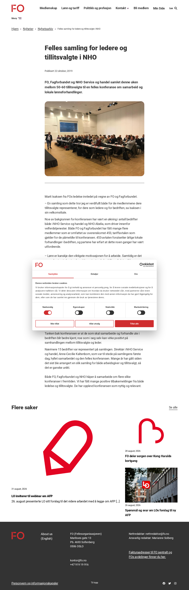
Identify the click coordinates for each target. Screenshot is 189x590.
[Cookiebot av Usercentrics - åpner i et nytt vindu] (142, 265)
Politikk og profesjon (97, 8)
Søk (171, 8)
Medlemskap (48, 8)
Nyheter (28, 29)
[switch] (79, 312)
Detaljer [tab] (94, 274)
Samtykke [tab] (53, 274)
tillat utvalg (94, 323)
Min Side (159, 8)
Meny (14, 18)
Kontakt (121, 8)
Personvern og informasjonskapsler (34, 583)
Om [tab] (136, 274)
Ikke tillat (55, 323)
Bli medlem (141, 8)
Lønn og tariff (70, 8)
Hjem (15, 29)
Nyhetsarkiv (45, 29)
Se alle (173, 407)
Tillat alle (134, 323)
